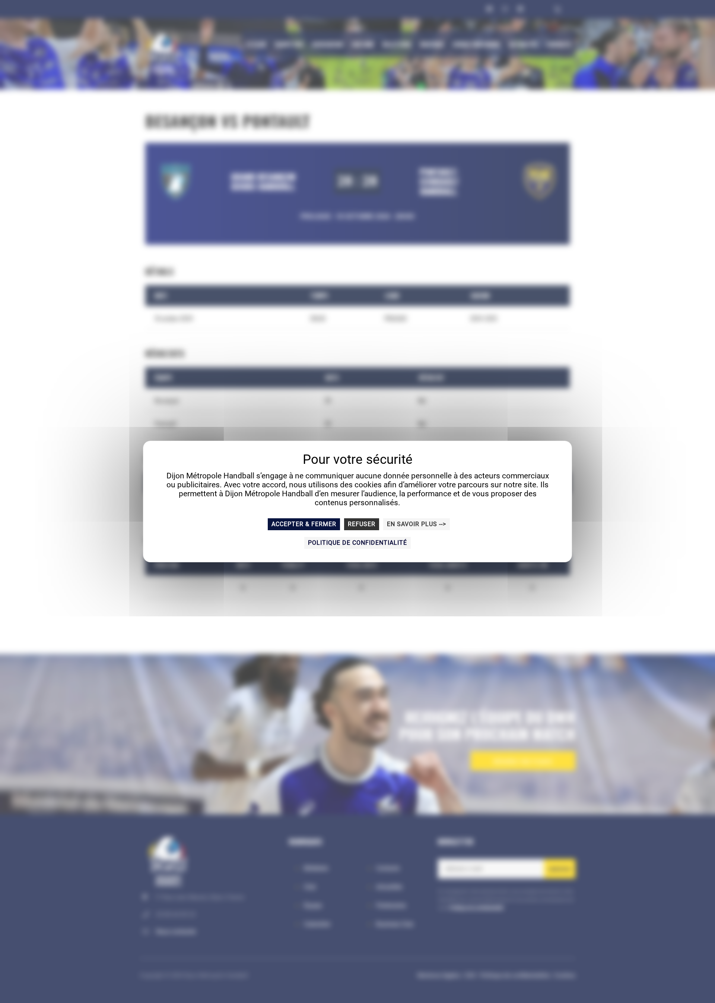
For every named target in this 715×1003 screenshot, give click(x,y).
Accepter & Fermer (303, 524)
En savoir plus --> (416, 524)
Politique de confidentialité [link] (357, 542)
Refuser (361, 524)
